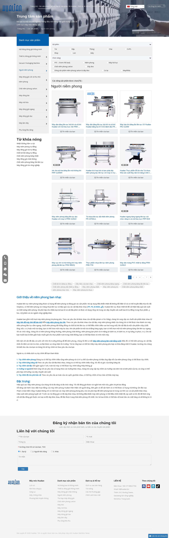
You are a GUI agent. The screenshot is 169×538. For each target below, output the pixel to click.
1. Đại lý (23, 451)
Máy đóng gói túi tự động (27, 150)
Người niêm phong (64, 495)
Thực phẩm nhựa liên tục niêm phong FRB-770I (100, 264)
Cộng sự (32, 492)
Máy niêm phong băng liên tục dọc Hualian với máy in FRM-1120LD (64, 218)
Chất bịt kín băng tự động (27, 153)
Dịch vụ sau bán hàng (94, 485)
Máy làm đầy (62, 517)
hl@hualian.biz (124, 489)
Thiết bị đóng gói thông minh (68, 489)
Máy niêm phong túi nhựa (82, 290)
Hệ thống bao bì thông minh (67, 485)
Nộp (22, 469)
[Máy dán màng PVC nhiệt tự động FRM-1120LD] (136, 244)
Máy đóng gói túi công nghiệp (28, 165)
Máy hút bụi (113, 62)
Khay (56, 53)
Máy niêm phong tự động (26, 146)
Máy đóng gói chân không (27, 159)
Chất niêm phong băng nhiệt (28, 156)
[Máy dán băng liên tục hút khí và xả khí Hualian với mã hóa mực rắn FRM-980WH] (67, 106)
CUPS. (129, 49)
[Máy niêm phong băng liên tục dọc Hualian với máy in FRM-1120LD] (67, 198)
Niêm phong (89, 62)
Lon (74, 53)
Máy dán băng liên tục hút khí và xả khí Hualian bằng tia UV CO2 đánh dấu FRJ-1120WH (101, 125)
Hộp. (73, 49)
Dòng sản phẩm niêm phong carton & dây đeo (71, 70)
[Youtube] (148, 486)
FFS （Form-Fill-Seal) (62, 62)
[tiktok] (158, 486)
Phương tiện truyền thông (38, 498)
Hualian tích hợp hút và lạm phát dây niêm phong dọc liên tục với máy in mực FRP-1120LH (101, 172)
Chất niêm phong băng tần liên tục (30, 162)
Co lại (106, 70)
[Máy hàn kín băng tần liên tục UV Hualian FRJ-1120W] (136, 106)
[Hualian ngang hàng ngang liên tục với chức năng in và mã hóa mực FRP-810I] (136, 198)
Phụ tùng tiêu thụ (63, 521)
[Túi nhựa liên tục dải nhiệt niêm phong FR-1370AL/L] (101, 198)
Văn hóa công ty (35, 489)
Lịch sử (32, 485)
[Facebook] (144, 486)
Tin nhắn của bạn (68, 131)
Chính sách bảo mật (93, 495)
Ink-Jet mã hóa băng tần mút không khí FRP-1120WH (66, 172)
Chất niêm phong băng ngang (108, 284)
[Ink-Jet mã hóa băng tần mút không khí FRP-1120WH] (67, 152)
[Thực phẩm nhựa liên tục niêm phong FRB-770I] (101, 244)
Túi (55, 49)
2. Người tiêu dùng (39, 451)
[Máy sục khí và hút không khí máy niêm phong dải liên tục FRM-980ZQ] (67, 244)
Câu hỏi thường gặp (93, 492)
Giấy (92, 53)
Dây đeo (90, 66)
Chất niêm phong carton (63, 66)
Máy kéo (60, 505)
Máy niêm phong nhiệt (90, 287)
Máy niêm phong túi (110, 287)
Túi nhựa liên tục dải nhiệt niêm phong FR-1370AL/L (100, 218)
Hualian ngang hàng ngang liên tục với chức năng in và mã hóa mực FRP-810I (135, 218)
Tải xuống (89, 489)
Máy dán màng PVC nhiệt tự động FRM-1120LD (135, 264)
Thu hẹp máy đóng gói (65, 498)
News (87, 533)
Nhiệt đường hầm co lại (26, 143)
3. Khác (56, 451)
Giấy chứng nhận (35, 495)
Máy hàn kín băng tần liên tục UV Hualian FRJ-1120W (135, 125)
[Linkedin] (153, 486)
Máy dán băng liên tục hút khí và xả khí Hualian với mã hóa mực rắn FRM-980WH (66, 125)
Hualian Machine (79, 533)
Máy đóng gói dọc (64, 514)
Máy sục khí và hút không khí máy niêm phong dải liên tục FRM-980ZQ (67, 264)
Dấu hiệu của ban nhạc (84, 284)
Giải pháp (62, 533)
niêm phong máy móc (61, 290)
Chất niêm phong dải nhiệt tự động (65, 287)
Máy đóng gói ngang (65, 511)
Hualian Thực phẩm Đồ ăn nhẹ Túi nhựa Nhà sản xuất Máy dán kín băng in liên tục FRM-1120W (135, 172)
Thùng (92, 49)
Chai (110, 49)
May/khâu (126, 70)
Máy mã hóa (62, 508)
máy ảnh (69, 533)
